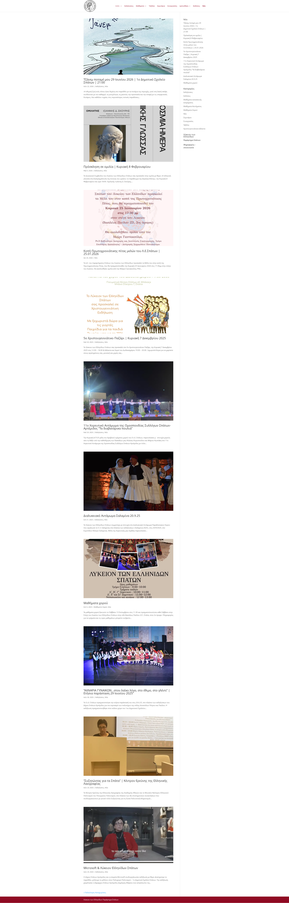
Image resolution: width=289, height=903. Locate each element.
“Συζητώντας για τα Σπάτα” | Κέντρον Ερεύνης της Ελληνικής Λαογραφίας (125, 782)
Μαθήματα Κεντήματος (192, 106)
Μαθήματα (140, 6)
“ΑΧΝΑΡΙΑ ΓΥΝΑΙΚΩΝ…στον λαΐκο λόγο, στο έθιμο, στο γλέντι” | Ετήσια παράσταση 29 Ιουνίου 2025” (127, 691)
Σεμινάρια (161, 6)
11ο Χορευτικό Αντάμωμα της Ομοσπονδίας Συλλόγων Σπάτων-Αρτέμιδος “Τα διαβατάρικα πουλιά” (127, 426)
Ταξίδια (152, 6)
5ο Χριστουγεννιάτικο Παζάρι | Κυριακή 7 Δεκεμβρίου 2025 (125, 338)
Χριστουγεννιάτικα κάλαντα (194, 129)
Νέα (203, 6)
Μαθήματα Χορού (100, 607)
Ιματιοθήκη (184, 6)
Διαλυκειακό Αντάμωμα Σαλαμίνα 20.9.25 (112, 516)
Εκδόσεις (196, 6)
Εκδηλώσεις (128, 6)
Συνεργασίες (172, 6)
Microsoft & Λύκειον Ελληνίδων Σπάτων (111, 868)
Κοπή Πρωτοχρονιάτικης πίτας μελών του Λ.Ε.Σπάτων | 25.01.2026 (122, 252)
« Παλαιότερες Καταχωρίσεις (95, 892)
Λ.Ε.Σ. (117, 6)
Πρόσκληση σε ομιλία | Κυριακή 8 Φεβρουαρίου (117, 167)
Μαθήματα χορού (96, 603)
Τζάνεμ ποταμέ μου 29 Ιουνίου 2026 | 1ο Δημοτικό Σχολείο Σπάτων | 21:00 (124, 80)
